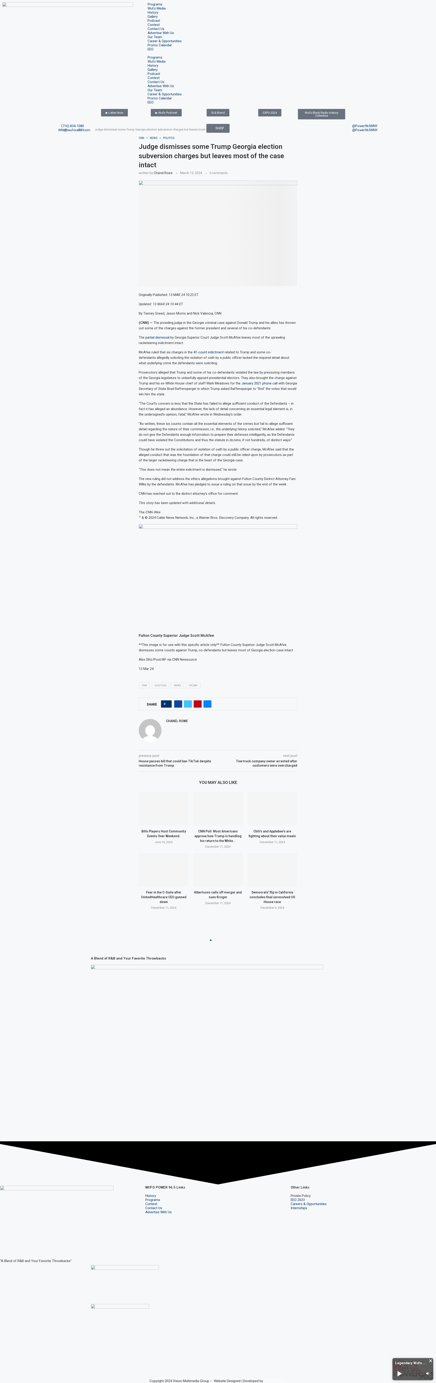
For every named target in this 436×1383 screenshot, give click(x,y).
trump (193, 685)
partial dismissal (157, 337)
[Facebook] (5, 1247)
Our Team (155, 37)
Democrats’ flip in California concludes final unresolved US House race (272, 897)
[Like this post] (167, 704)
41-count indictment (209, 352)
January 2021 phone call (259, 383)
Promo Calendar (160, 45)
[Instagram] (18, 1247)
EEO (151, 49)
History (153, 12)
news (177, 685)
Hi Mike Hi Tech (275, 1381)
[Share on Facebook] (178, 704)
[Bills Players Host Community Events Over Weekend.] (163, 808)
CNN (144, 685)
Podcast (154, 21)
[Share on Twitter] (188, 704)
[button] (218, 53)
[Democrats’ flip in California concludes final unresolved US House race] (272, 869)
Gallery (153, 17)
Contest (154, 25)
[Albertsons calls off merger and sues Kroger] (218, 869)
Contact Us (156, 29)
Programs (155, 4)
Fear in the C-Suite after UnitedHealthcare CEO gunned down (163, 897)
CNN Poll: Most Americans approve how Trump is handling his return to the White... (218, 835)
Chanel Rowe (163, 173)
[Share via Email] (207, 704)
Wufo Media (157, 8)
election (160, 685)
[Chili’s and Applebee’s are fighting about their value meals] (272, 808)
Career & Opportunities (165, 41)
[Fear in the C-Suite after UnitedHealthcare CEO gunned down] (163, 869)
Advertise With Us (161, 33)
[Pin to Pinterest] (198, 704)
